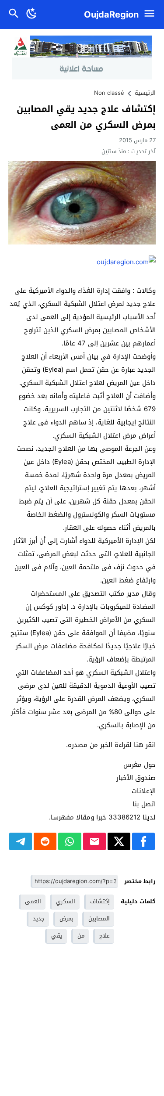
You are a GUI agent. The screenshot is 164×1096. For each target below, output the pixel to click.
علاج (104, 935)
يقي (57, 935)
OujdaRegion (111, 14)
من (80, 935)
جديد (39, 918)
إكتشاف (100, 901)
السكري (65, 901)
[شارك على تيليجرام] (20, 841)
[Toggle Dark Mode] (31, 14)
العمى (33, 901)
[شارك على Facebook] (143, 841)
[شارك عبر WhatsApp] (69, 841)
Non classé (109, 92)
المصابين (99, 918)
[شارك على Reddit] (45, 841)
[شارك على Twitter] (119, 841)
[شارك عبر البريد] (94, 841)
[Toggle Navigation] (151, 14)
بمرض (66, 918)
